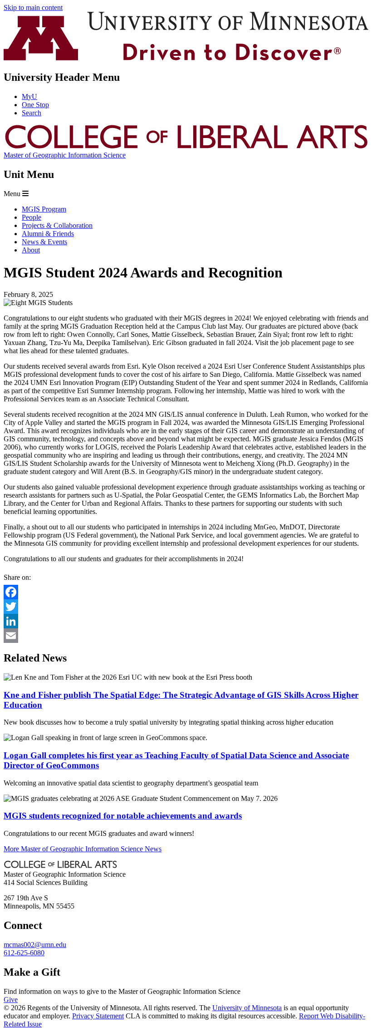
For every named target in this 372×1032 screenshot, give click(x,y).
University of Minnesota (247, 1008)
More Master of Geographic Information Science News (83, 849)
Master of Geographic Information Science (65, 155)
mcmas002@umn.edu (35, 944)
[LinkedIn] (186, 621)
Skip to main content (33, 7)
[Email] (186, 635)
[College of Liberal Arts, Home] (186, 147)
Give (11, 999)
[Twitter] (186, 606)
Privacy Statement (98, 1016)
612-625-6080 (24, 953)
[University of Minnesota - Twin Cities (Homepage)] (186, 58)
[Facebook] (186, 592)
